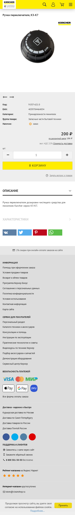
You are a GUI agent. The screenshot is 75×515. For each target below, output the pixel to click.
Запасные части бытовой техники (44, 119)
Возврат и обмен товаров (15, 277)
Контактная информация (14, 304)
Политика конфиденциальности (18, 293)
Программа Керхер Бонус (15, 283)
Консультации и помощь (14, 332)
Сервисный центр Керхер (15, 363)
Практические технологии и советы (20, 342)
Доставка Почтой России (15, 428)
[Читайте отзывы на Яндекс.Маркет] (14, 476)
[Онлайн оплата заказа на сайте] (20, 379)
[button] (10, 232)
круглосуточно (19, 486)
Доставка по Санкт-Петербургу (18, 417)
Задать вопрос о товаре (61, 175)
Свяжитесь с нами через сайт (20, 449)
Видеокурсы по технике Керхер (18, 347)
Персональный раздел (14, 322)
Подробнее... (37, 510)
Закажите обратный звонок (19, 454)
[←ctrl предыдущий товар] (5, 98)
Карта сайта (8, 309)
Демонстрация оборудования (17, 358)
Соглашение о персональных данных (21, 288)
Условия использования (14, 298)
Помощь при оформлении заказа (19, 267)
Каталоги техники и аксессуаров (18, 326)
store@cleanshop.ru (15, 491)
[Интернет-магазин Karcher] (10, 4)
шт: (4, 148)
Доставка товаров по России (16, 423)
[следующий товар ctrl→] (12, 98)
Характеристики (15, 219)
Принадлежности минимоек (42, 114)
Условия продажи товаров (15, 272)
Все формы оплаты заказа (15, 396)
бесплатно (19, 459)
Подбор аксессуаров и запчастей (19, 353)
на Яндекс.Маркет (20, 470)
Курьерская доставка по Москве (18, 412)
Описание (10, 191)
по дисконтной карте (57, 138)
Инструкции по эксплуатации (17, 337)
